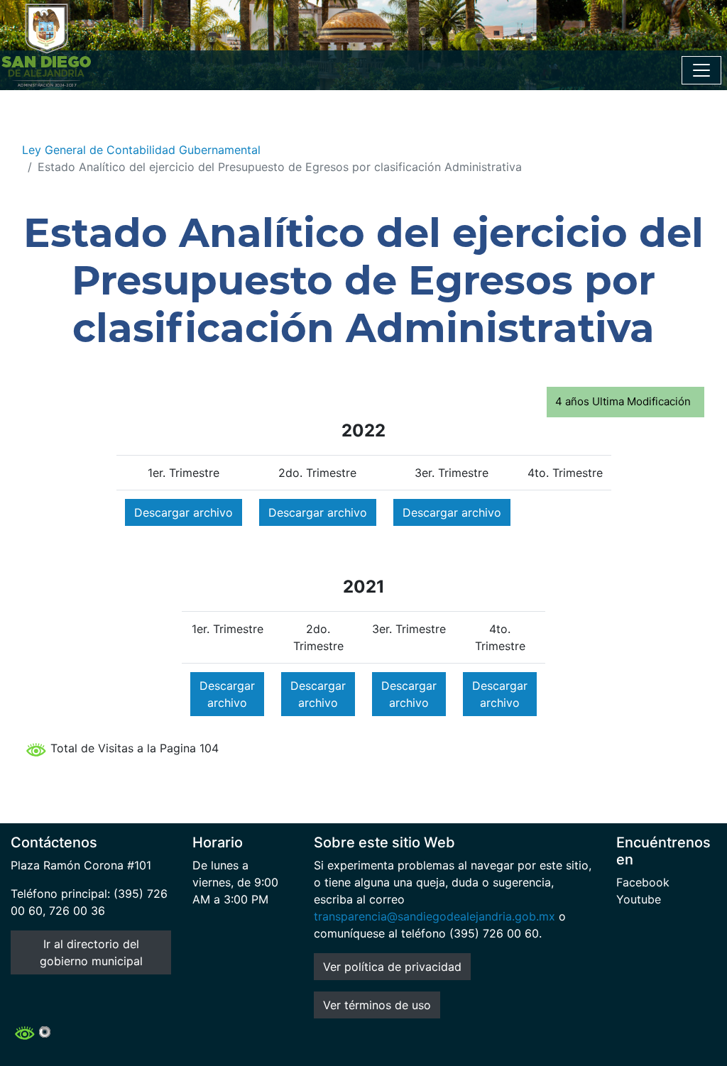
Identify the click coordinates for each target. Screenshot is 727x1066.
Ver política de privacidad (392, 967)
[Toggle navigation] (701, 70)
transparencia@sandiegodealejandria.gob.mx (434, 916)
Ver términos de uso (377, 1005)
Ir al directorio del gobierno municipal (91, 952)
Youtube (638, 899)
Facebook (642, 882)
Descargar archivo (183, 512)
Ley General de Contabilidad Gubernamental (141, 150)
